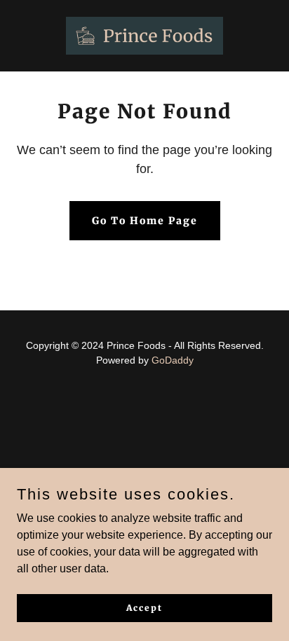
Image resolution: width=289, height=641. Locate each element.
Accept (144, 607)
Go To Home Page (145, 220)
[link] (144, 35)
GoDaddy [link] (173, 360)
